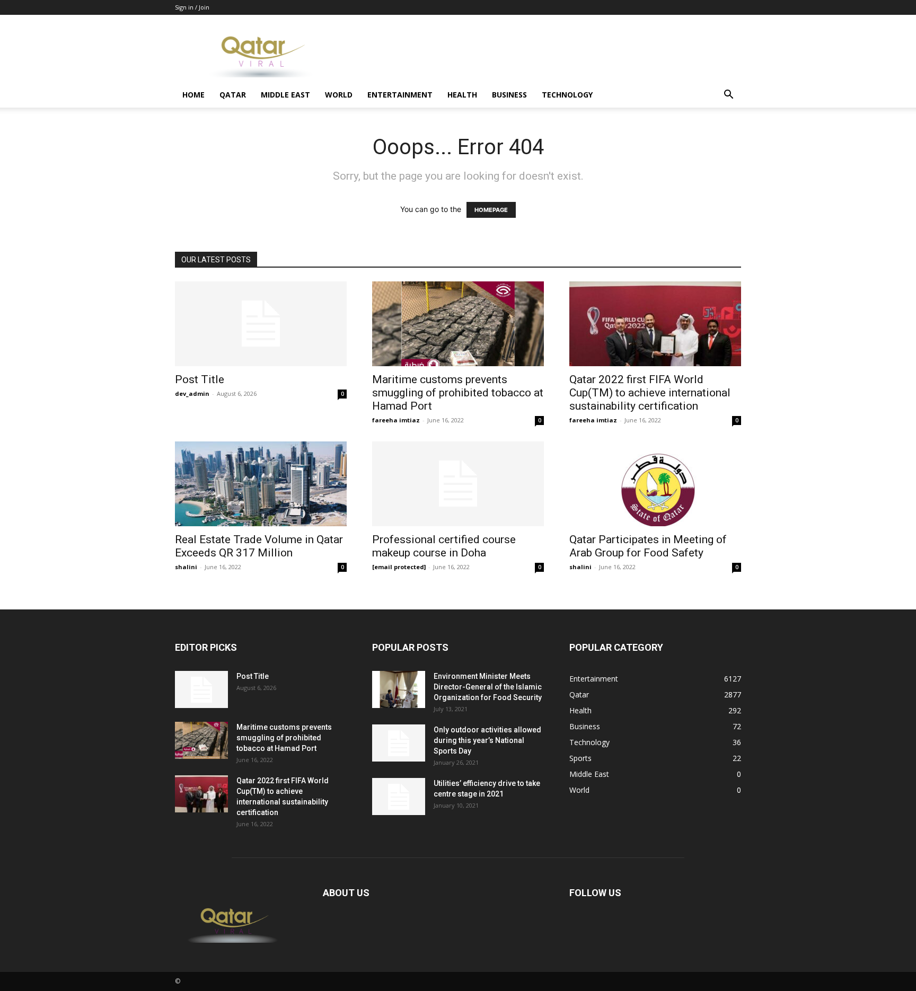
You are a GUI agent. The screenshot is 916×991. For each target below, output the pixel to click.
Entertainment (400, 95)
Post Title (199, 379)
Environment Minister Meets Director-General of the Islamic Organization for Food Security (488, 687)
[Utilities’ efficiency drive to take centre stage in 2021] (398, 796)
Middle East (285, 95)
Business (509, 95)
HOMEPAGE (491, 210)
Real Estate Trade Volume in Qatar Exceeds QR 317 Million (259, 546)
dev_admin (192, 393)
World (339, 95)
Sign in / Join (192, 7)
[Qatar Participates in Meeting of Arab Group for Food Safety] (655, 483)
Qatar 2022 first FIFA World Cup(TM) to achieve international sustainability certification (649, 392)
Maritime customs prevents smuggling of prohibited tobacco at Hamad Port (457, 392)
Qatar (232, 95)
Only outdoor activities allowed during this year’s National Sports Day (487, 740)
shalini (186, 567)
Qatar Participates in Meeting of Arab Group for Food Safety (648, 546)
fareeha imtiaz (396, 420)
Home (193, 95)
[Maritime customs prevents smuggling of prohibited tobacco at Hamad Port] (458, 323)
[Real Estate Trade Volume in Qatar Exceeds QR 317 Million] (261, 483)
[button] (728, 96)
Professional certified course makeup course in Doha (444, 546)
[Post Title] (261, 323)
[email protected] (399, 567)
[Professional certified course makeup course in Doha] (458, 483)
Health (462, 95)
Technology (567, 95)
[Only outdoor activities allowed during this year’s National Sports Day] (398, 743)
